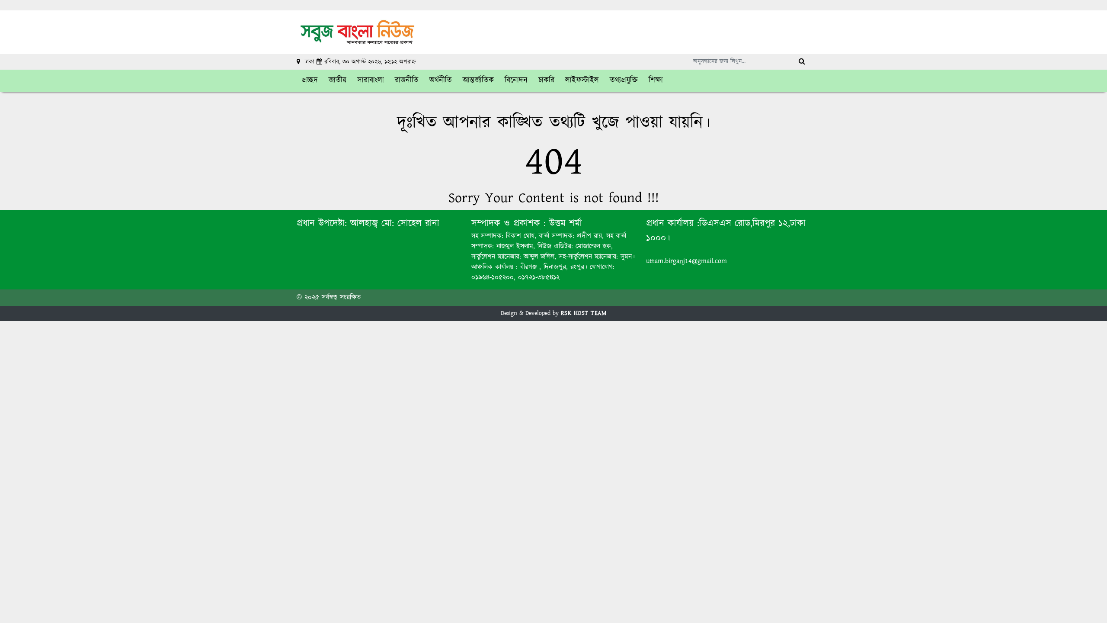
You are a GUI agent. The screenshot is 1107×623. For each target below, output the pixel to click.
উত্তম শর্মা (564, 223)
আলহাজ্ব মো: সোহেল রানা (394, 223)
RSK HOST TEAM (584, 313)
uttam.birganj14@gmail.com (686, 261)
